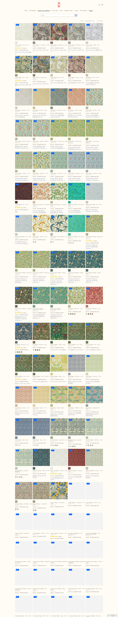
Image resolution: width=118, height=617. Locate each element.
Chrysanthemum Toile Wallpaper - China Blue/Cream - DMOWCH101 (93, 537)
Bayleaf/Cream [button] (94, 246)
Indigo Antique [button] (96, 82)
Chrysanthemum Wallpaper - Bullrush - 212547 (76, 600)
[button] (91, 10)
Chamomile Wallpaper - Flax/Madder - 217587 (58, 536)
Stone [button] (24, 52)
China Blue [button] (40, 541)
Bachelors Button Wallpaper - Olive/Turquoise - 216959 (76, 205)
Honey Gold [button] (88, 84)
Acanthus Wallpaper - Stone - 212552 (57, 77)
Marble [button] (27, 52)
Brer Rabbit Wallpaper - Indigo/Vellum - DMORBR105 (75, 441)
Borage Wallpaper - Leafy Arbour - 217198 (93, 376)
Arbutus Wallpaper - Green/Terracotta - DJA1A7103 (75, 142)
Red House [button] (70, 381)
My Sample (112, 615)
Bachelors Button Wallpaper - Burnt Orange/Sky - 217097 (41, 205)
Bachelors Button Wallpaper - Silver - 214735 (94, 204)
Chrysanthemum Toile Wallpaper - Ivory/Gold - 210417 (94, 569)
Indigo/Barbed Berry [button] (54, 414)
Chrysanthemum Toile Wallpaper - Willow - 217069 (58, 601)
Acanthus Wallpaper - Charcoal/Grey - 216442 (41, 45)
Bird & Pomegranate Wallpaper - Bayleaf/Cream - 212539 (94, 237)
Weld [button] (69, 542)
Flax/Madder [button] (35, 541)
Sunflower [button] (74, 381)
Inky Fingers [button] (70, 383)
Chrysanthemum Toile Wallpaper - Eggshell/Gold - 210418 (41, 569)
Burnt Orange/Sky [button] (42, 212)
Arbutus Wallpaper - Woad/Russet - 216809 (93, 173)
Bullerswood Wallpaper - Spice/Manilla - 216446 (23, 504)
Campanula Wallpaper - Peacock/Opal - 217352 (76, 504)
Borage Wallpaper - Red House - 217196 (22, 408)
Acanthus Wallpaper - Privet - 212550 (22, 77)
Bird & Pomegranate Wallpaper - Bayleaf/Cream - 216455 (23, 273)
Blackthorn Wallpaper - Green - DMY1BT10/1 (41, 376)
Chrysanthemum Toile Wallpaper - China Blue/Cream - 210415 (75, 537)
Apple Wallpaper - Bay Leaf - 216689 (92, 77)
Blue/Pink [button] (87, 115)
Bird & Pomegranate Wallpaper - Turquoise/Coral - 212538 (38, 309)
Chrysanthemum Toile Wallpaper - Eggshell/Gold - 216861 (59, 569)
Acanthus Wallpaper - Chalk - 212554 (22, 45)
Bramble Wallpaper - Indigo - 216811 (39, 440)
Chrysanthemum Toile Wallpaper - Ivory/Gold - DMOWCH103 (23, 601)
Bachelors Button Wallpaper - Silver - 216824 (23, 236)
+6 (99, 117)
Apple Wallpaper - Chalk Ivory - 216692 (22, 110)
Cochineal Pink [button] (76, 542)
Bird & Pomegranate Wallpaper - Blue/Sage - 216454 (76, 273)
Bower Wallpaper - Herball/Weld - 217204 (75, 408)
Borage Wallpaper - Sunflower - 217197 (40, 408)
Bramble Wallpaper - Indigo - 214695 (21, 440)
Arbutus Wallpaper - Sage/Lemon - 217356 (40, 173)
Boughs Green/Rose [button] (54, 415)
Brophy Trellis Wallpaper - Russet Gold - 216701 (75, 471)
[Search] (75, 15)
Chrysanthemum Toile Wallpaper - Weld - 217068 (40, 601)
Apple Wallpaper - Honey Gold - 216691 (40, 110)
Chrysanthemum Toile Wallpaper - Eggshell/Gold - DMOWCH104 (76, 569)
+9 (84, 605)
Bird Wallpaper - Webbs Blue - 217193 (22, 344)
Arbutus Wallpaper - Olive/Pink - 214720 (22, 173)
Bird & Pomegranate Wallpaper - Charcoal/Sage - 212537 (23, 309)
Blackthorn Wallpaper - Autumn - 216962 (57, 344)
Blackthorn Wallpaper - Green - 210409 (75, 344)
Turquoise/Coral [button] (94, 245)
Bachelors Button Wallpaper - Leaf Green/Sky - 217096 (58, 205)
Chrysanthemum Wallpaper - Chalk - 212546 (94, 600)
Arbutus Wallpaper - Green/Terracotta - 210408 (58, 141)
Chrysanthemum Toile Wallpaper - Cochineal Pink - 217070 (23, 569)
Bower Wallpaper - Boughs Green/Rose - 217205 (57, 408)
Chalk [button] (30, 52)
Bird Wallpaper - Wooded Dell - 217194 (40, 344)
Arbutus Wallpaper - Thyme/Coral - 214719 (58, 173)
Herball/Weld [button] (61, 414)
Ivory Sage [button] (39, 475)
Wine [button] (16, 211)
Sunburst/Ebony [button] (53, 510)
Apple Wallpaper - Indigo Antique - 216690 (58, 110)
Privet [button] (16, 52)
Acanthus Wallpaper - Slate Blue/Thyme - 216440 (40, 78)
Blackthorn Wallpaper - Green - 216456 (93, 344)
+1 (66, 349)
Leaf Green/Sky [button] (35, 212)
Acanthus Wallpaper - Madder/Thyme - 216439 (58, 45)
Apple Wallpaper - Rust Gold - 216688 (75, 110)
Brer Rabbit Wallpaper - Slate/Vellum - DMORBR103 (22, 471)
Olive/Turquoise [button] (41, 210)
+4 (15, 53)
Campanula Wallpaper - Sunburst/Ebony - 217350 (22, 537)
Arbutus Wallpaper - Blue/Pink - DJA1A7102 (23, 141)
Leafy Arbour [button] (79, 381)
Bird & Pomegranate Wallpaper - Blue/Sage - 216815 (93, 273)
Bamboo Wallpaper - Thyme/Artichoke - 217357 (58, 236)
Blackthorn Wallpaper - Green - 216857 (22, 376)
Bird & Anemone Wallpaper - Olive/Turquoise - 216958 (76, 237)
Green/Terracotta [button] (89, 117)
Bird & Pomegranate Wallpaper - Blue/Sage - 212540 (58, 273)
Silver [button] (34, 210)
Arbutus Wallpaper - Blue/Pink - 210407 (93, 110)
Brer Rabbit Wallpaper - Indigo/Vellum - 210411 (59, 440)
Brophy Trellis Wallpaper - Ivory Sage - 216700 (58, 470)
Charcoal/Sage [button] (88, 245)
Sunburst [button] (58, 510)
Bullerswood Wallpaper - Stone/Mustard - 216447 (40, 504)
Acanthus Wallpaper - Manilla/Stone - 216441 (76, 45)
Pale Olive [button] (70, 605)
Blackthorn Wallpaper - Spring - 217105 (57, 376)
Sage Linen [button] (35, 477)
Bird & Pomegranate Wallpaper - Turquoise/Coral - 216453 (56, 309)
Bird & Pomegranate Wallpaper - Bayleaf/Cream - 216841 (41, 273)
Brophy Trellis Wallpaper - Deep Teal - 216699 (41, 470)
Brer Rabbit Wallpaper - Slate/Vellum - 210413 (94, 440)
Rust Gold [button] (87, 82)
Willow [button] (72, 542)
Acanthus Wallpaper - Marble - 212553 (93, 45)
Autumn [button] (63, 349)
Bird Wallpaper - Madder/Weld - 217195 (93, 308)
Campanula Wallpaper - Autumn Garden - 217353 (57, 504)
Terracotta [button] (20, 52)
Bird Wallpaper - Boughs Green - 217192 (75, 308)
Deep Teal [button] (34, 475)
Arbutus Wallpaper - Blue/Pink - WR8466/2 (40, 141)
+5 (100, 544)
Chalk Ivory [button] (93, 84)
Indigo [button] (16, 445)
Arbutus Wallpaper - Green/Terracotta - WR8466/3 (93, 142)
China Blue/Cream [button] (71, 544)
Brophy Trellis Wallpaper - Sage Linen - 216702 (94, 470)
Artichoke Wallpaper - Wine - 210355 (21, 204)
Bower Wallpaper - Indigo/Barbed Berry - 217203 (93, 408)
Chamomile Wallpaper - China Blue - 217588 (41, 536)
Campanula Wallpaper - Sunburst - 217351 (93, 504)
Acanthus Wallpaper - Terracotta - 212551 (75, 77)
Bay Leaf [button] (91, 82)
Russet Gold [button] (44, 475)
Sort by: (82, 21)
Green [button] (52, 349)
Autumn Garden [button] (53, 511)
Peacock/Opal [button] (63, 510)
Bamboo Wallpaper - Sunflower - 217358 (40, 236)
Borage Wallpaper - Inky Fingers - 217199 (75, 376)
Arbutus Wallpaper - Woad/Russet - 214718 (76, 173)
